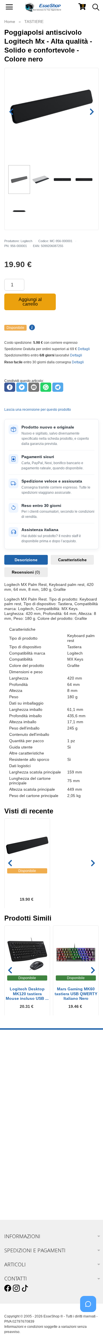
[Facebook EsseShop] (7, 1288)
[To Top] (89, 1321)
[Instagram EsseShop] (16, 1288)
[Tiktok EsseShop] (24, 1288)
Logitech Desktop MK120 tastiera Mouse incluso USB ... (27, 994)
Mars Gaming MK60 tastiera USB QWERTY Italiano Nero (76, 994)
